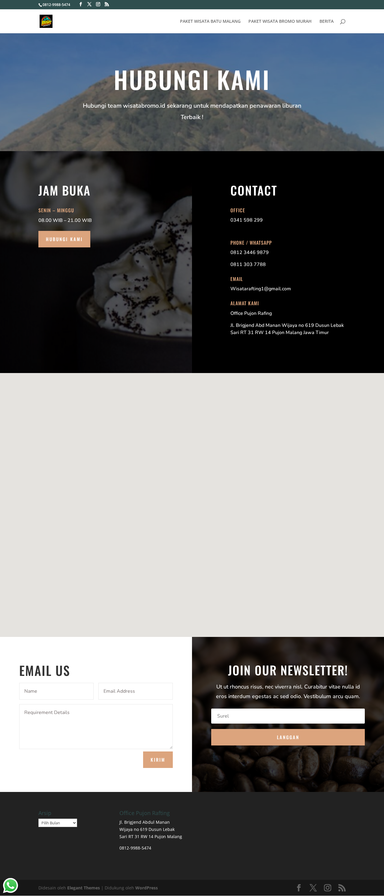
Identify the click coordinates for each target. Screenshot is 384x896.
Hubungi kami (64, 239)
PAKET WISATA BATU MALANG (210, 21)
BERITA (327, 21)
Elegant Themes (83, 888)
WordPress (146, 888)
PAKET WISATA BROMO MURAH (280, 21)
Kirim (158, 759)
